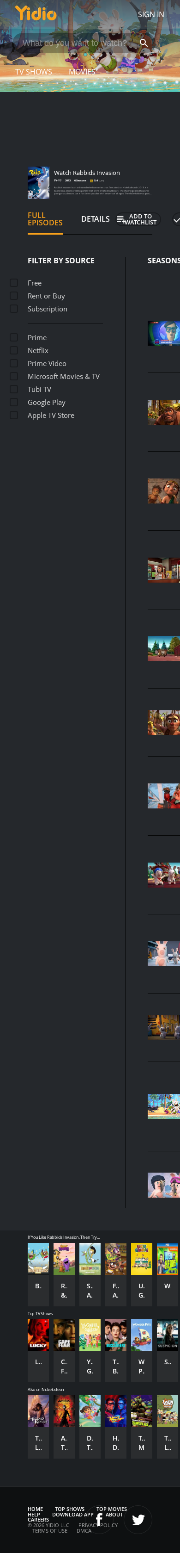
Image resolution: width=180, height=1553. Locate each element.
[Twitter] (138, 1519)
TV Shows (33, 72)
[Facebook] (99, 1519)
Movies (82, 72)
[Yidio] (36, 14)
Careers (38, 1519)
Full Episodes (45, 219)
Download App (73, 1514)
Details (95, 219)
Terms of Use (49, 1530)
